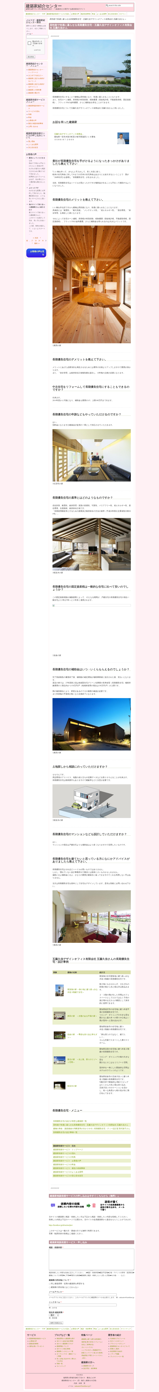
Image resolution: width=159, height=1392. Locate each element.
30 (43, 240)
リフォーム (97, 1342)
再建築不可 (97, 1350)
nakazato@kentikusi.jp (83, 1386)
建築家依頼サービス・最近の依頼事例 (69, 1168)
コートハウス (96, 1355)
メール (29, 34)
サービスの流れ (34, 111)
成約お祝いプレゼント (36, 1346)
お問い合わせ (33, 126)
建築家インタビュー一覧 (65, 1351)
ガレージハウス (86, 1347)
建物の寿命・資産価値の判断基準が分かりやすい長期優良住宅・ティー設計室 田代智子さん (91, 1128)
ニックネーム (55, 1302)
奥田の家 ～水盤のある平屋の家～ (82, 1016)
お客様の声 (75, 14)
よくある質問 (102, 14)
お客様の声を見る (37, 253)
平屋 (89, 1355)
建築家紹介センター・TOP (35, 14)
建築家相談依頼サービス (37, 1338)
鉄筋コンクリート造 (88, 1353)
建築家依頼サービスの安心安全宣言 (68, 1175)
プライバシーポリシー (117, 1344)
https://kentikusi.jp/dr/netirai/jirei (61, 1225)
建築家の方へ (88, 1366)
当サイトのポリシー (117, 1341)
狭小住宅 (90, 1342)
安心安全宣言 (113, 14)
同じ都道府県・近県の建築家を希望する (67, 1283)
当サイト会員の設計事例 (65, 1341)
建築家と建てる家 (87, 1339)
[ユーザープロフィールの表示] (123, 143)
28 (36, 240)
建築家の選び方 (34, 93)
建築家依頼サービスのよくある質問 (68, 1172)
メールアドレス (56, 1291)
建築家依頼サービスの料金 (64, 1164)
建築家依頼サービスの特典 (64, 1157)
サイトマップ (126, 1329)
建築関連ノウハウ (63, 1346)
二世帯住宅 (89, 1344)
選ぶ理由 (31, 141)
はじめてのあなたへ (35, 75)
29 (39, 240)
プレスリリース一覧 (117, 1356)
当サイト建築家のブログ (65, 1344)
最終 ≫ (37, 243)
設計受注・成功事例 (90, 1368)
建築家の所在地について (60, 1280)
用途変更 (84, 1355)
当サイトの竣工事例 (63, 1349)
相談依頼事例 (85, 14)
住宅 (83, 1344)
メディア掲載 (114, 1354)
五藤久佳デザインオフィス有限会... (69, 134)
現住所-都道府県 (56, 1312)
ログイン (122, 14)
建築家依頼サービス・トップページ (68, 1149)
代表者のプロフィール (117, 1338)
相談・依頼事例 (86, 1329)
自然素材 (98, 1339)
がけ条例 (99, 1353)
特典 (30, 114)
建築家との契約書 (34, 90)
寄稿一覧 (60, 1363)
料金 (93, 14)
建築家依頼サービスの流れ (64, 1153)
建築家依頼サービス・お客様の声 (67, 1160)
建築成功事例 (33, 1344)
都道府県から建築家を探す (66, 1338)
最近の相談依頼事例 (35, 123)
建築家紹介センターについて (120, 1346)
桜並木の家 (72, 1086)
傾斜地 (83, 1342)
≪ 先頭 (35, 238)
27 (32, 240)
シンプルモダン (86, 1350)
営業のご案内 (114, 1349)
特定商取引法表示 (116, 1351)
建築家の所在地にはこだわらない (65, 1287)
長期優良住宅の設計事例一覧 (65, 1132)
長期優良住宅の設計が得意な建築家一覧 (70, 1121)
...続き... (84, 1358)
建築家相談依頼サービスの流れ (58, 14)
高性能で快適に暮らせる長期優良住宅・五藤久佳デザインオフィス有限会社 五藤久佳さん (90, 1124)
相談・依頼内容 (56, 1247)
